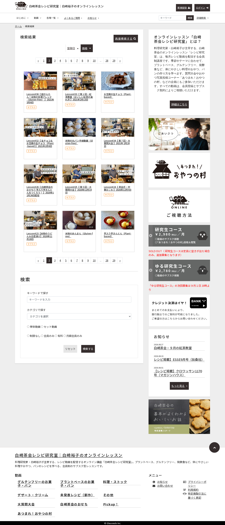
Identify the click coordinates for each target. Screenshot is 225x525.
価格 (84, 48)
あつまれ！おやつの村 (35, 514)
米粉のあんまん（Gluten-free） (79, 235)
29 (113, 60)
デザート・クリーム (33, 495)
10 (94, 60)
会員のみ (49, 336)
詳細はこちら (179, 104)
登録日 (71, 48)
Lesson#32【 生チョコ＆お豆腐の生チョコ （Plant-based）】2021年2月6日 (40, 143)
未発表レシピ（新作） (77, 495)
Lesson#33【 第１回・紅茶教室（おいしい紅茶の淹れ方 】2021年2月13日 (79, 96)
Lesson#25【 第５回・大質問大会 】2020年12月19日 (78, 189)
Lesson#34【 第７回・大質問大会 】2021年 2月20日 (117, 143)
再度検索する (124, 38)
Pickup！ (111, 504)
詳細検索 (201, 17)
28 (106, 60)
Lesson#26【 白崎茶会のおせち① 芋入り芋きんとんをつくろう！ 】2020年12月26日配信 (40, 191)
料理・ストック (115, 482)
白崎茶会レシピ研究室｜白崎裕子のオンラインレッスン (66, 6)
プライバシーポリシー (197, 484)
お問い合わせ (165, 485)
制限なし (35, 336)
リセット (70, 349)
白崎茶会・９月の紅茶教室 (173, 347)
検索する (88, 349)
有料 (60, 336)
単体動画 (35, 326)
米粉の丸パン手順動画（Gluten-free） (79, 142)
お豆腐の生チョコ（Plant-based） (117, 95)
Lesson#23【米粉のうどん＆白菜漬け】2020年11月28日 (39, 236)
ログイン (200, 7)
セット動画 (50, 326)
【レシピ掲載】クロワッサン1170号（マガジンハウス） (178, 373)
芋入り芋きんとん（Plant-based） (117, 235)
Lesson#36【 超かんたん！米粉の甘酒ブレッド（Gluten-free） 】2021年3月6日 (40, 98)
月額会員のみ (74, 336)
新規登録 (182, 7)
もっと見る (178, 386)
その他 (108, 495)
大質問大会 (26, 504)
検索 (190, 17)
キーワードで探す (37, 293)
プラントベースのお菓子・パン (77, 484)
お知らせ (92, 18)
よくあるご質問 (72, 18)
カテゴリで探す (36, 310)
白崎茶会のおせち (74, 504)
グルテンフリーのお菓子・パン (35, 484)
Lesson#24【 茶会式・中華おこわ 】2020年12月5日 (117, 188)
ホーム (18, 26)
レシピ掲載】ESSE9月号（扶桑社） (179, 359)
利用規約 (193, 489)
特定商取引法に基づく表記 (197, 495)
